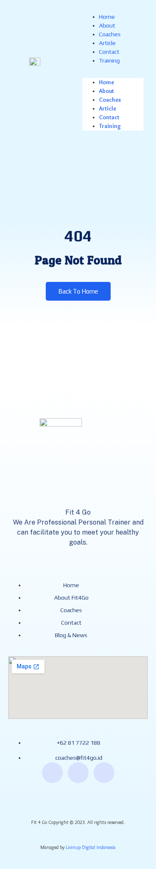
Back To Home (78, 291)
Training (109, 60)
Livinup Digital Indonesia (91, 847)
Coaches (110, 34)
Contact (109, 51)
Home (107, 16)
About (107, 25)
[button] (113, 69)
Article (107, 43)
